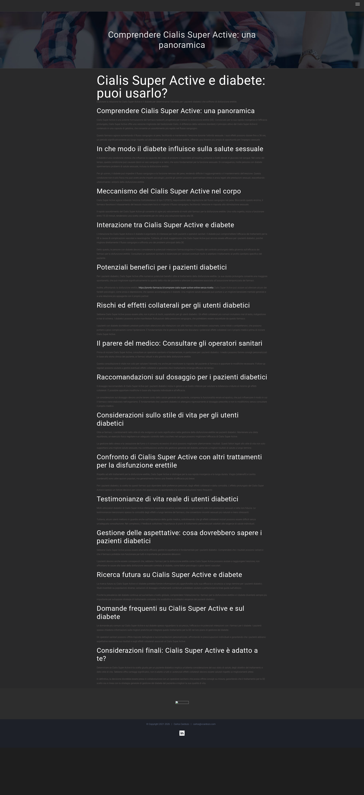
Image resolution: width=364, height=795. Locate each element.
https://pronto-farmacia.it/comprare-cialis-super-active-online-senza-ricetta (176, 287)
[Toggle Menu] (357, 4)
